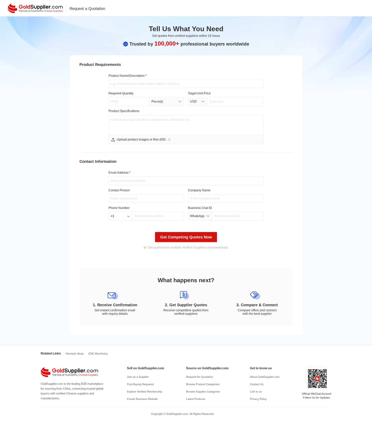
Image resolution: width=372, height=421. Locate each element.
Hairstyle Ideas (74, 353)
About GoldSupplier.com (265, 376)
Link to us (256, 391)
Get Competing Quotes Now (186, 237)
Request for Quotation (199, 376)
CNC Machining (98, 353)
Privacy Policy (258, 398)
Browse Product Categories (203, 384)
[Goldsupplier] (35, 8)
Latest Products (195, 398)
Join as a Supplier (138, 376)
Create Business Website (142, 398)
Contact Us (257, 384)
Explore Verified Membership (144, 391)
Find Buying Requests (140, 384)
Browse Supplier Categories (203, 391)
